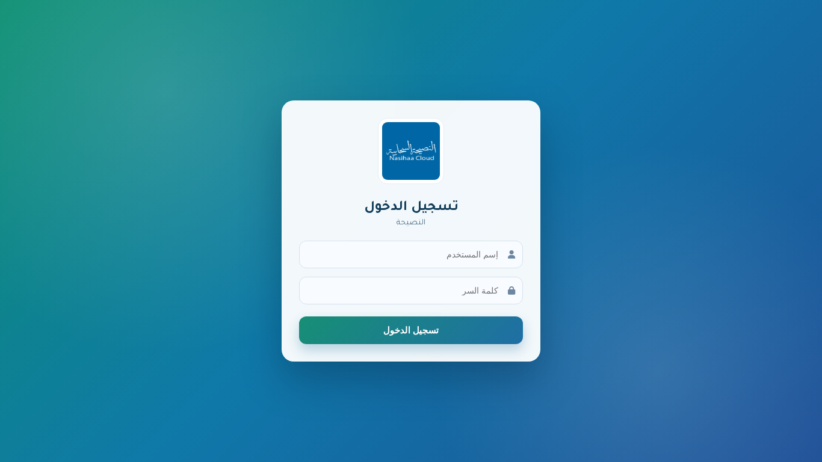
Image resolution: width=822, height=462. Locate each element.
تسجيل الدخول (411, 330)
